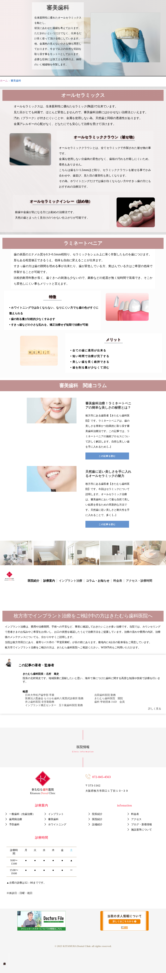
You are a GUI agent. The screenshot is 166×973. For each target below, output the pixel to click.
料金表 (117, 580)
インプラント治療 (70, 580)
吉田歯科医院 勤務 (105, 695)
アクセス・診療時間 (139, 580)
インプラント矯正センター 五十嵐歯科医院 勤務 (54, 705)
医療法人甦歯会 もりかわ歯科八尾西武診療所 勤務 (54, 698)
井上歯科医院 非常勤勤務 (39, 701)
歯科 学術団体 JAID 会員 (109, 701)
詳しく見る (154, 708)
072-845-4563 (101, 777)
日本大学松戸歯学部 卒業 (39, 695)
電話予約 (4, 960)
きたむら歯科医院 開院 (108, 698)
